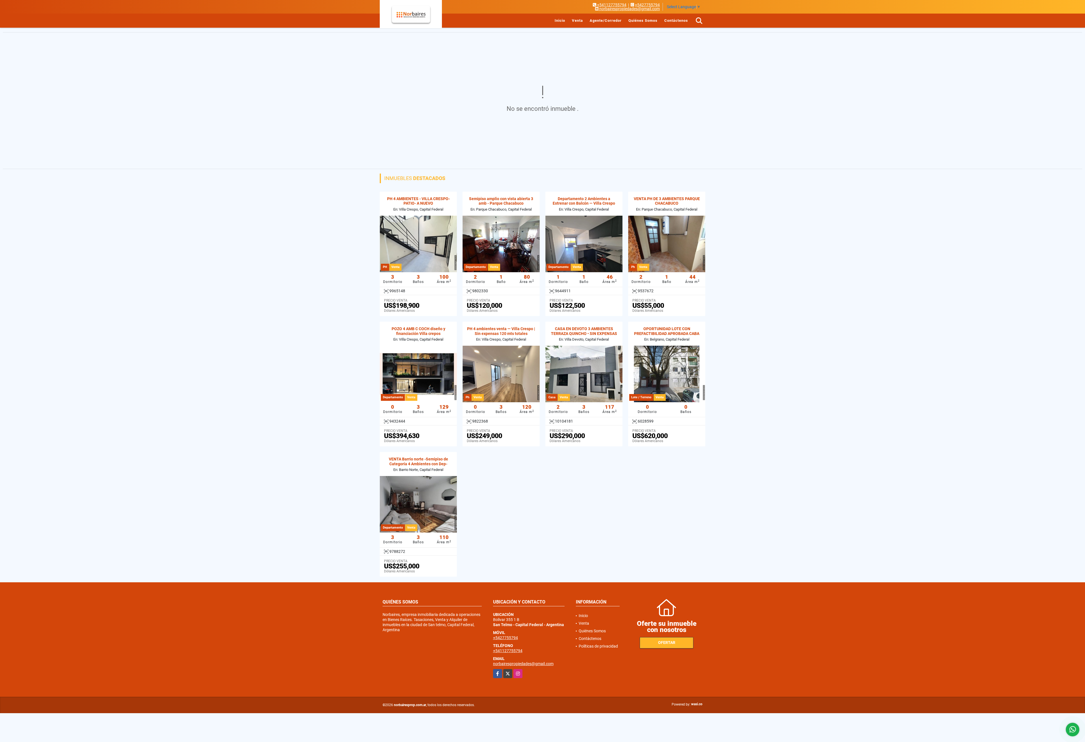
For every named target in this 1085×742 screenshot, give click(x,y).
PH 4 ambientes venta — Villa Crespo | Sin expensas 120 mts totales (501, 331)
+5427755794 (647, 5)
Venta (577, 20)
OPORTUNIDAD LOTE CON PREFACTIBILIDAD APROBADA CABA (666, 331)
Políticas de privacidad (598, 646)
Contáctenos (676, 20)
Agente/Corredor (606, 20)
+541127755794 (611, 5)
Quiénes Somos (642, 20)
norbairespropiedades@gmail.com (523, 663)
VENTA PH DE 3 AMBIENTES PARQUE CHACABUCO (667, 201)
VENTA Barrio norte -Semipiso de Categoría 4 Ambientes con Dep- (418, 461)
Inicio (560, 20)
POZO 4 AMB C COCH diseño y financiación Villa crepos (418, 331)
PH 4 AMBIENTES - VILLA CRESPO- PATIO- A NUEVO (418, 201)
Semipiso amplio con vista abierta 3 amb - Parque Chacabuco (501, 201)
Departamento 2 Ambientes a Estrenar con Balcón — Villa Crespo (584, 201)
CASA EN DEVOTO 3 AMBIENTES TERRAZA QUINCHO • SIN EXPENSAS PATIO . (584, 333)
